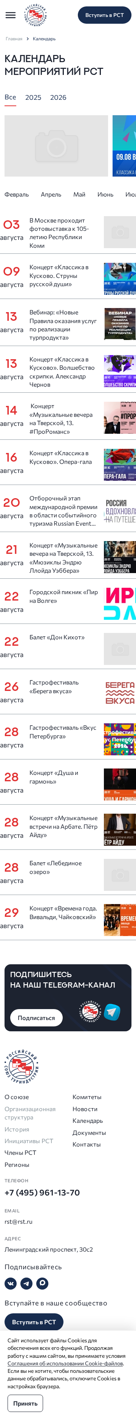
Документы (89, 1132)
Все (10, 97)
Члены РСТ (20, 1152)
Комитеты (87, 1096)
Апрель (51, 194)
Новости (85, 1108)
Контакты (87, 1144)
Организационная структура (30, 1113)
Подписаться (36, 1017)
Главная (14, 38)
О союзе (17, 1096)
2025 (33, 97)
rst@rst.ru (19, 1221)
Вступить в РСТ (104, 15)
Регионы (17, 1164)
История (17, 1129)
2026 (58, 97)
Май (79, 194)
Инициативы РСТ (29, 1140)
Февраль (17, 194)
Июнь (105, 194)
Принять (25, 1403)
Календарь (88, 1120)
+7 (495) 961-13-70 (42, 1192)
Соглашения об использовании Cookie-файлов (65, 1363)
